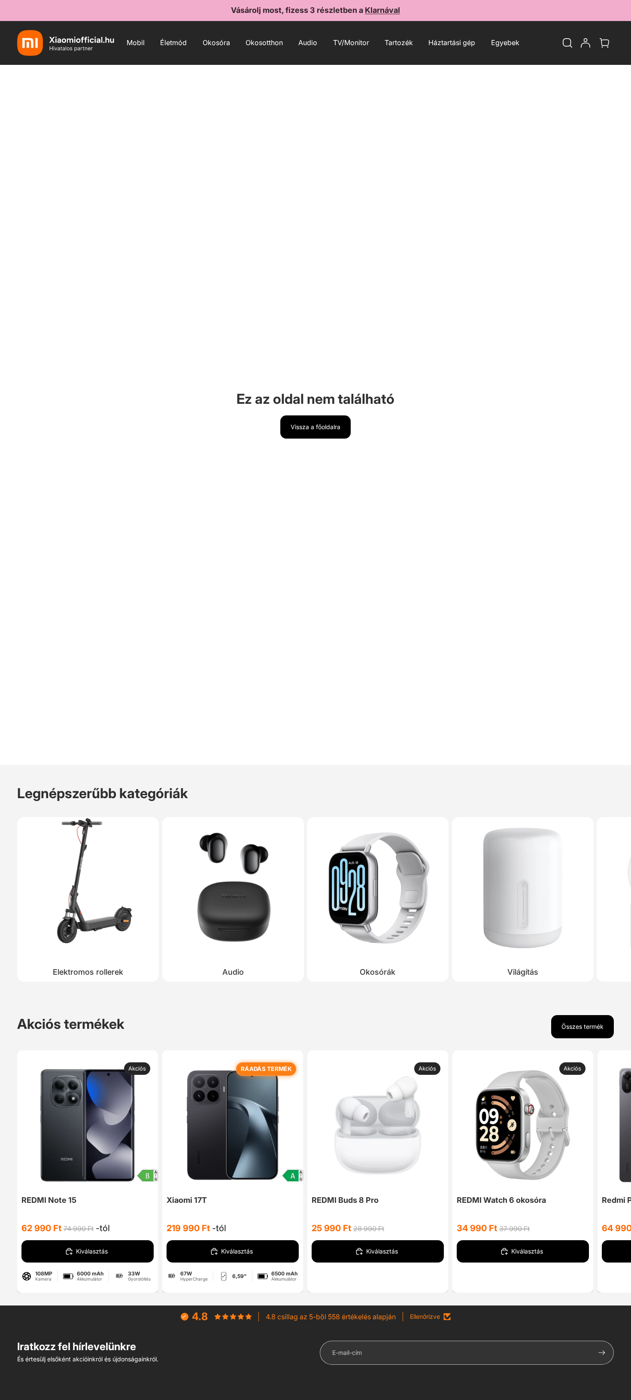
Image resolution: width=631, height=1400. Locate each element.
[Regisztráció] (602, 1353)
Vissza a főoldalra (315, 426)
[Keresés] (567, 43)
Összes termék (582, 1026)
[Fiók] (585, 43)
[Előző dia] (51, 1125)
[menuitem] (505, 42)
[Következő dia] (604, 897)
